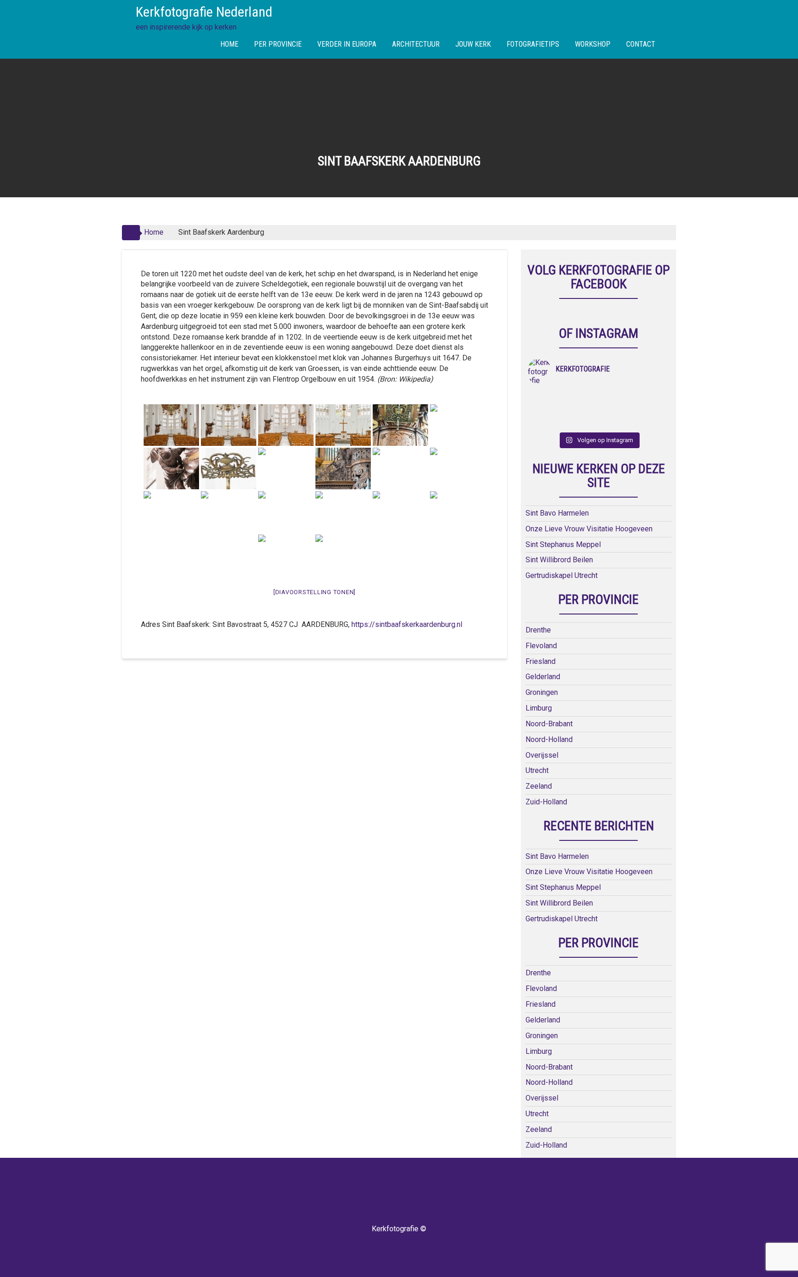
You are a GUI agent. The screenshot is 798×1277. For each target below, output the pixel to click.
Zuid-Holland (546, 801)
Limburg (539, 708)
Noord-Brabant (549, 723)
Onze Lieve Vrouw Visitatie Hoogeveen (589, 528)
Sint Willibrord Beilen (559, 559)
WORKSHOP (593, 44)
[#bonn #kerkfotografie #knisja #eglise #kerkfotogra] (581, 410)
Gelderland (543, 676)
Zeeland (539, 786)
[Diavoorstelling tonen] (314, 592)
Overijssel (542, 755)
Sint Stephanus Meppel (563, 544)
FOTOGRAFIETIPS (533, 44)
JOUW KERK (473, 44)
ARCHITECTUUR (416, 44)
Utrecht (537, 770)
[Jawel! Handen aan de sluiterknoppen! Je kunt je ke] (545, 410)
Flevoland (541, 645)
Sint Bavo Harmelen (557, 513)
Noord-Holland (549, 739)
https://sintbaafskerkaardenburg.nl (406, 624)
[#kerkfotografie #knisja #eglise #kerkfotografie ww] (581, 422)
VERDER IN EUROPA (346, 44)
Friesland (541, 661)
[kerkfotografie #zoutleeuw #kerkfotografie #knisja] (545, 397)
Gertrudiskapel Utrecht (562, 575)
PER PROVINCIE (278, 44)
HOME (229, 44)
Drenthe (538, 630)
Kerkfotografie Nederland (204, 12)
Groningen (542, 692)
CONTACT (640, 44)
